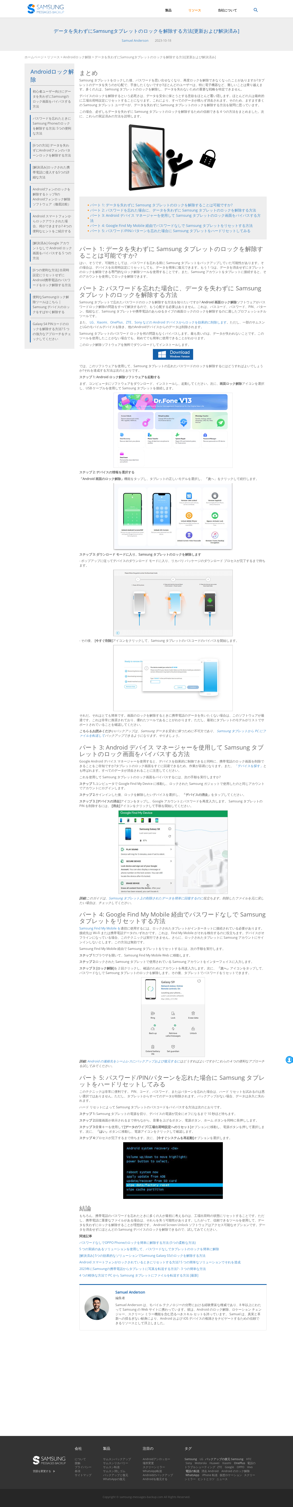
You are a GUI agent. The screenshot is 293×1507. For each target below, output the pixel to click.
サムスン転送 (111, 1467)
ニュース (222, 1479)
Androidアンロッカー (156, 1459)
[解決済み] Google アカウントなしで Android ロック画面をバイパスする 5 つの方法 (52, 250)
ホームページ (34, 57)
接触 (77, 1463)
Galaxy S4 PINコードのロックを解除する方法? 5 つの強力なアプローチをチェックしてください (52, 331)
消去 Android (210, 1471)
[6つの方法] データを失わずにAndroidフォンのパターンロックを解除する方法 (52, 150)
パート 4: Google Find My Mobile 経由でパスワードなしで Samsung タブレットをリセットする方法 (171, 225)
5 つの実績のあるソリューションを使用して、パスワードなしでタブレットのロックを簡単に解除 (149, 1249)
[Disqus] (173, 1385)
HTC (249, 1459)
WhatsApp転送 (152, 1471)
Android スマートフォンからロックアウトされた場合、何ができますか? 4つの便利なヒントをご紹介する (52, 223)
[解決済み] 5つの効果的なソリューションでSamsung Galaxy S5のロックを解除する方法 (142, 1255)
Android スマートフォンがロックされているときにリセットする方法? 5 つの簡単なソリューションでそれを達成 (160, 1262)
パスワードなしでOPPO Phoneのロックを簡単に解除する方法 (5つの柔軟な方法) (137, 1242)
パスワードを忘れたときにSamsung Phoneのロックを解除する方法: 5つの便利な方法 (52, 125)
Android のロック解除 (235, 1471)
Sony (189, 1463)
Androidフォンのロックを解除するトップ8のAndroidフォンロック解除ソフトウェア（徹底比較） (52, 196)
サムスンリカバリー (115, 1463)
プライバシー (83, 1467)
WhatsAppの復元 (114, 1479)
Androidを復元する (155, 1479)
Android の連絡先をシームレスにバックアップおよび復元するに (133, 1061)
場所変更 (148, 1463)
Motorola (201, 1463)
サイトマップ (83, 1475)
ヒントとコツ (206, 1479)
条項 (77, 1471)
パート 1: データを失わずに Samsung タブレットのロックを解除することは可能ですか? (161, 205)
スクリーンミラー (154, 1467)
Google (229, 1467)
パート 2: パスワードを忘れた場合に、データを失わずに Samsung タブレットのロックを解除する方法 (173, 210)
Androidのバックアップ (158, 1475)
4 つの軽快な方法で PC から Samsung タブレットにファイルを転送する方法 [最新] (138, 1275)
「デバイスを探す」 (249, 766)
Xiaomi (226, 1463)
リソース (194, 10)
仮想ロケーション (231, 1475)
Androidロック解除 (77, 57)
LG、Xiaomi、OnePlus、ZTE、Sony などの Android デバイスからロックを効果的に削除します (158, 322)
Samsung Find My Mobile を (100, 928)
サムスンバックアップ (117, 1459)
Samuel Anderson (135, 40)
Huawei (214, 1463)
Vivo (250, 1467)
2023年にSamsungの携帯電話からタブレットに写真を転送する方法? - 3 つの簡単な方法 (142, 1269)
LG (201, 1459)
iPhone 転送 (210, 1475)
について (80, 1459)
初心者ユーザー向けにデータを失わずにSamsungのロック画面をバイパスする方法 (52, 99)
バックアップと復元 (115, 1475)
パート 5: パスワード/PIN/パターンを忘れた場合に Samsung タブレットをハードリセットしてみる (170, 230)
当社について (227, 10)
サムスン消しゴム (114, 1471)
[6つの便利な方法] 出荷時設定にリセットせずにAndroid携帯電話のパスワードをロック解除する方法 (52, 277)
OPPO (240, 1467)
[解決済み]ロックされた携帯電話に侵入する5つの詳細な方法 (51, 172)
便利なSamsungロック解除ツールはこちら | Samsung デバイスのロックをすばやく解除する (51, 304)
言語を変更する (42, 1471)
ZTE (219, 1467)
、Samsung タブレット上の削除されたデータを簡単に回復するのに (154, 898)
